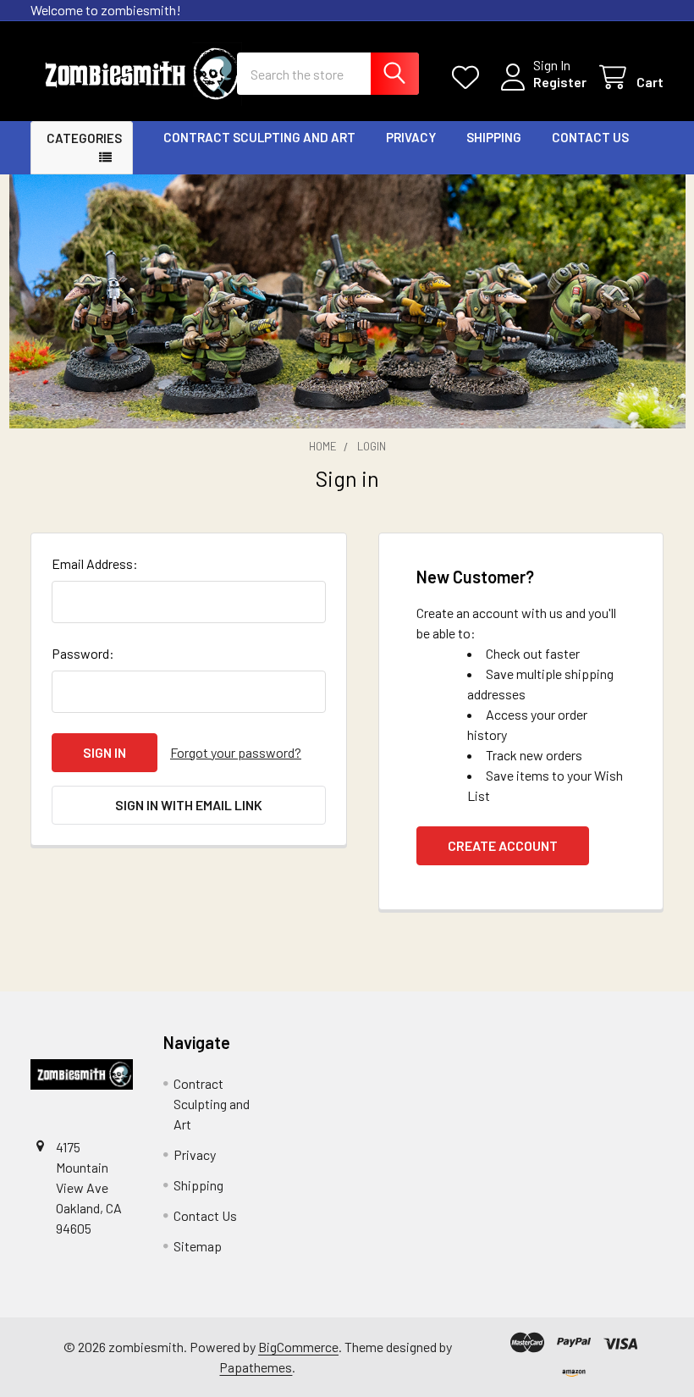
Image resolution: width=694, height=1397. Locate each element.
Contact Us (590, 137)
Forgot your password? (235, 752)
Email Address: (95, 563)
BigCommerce (298, 1347)
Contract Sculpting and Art (259, 137)
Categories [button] (84, 138)
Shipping (493, 137)
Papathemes (255, 1367)
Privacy (411, 137)
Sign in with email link (188, 805)
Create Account (503, 845)
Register (560, 82)
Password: (83, 653)
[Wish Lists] (469, 77)
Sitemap (198, 1246)
